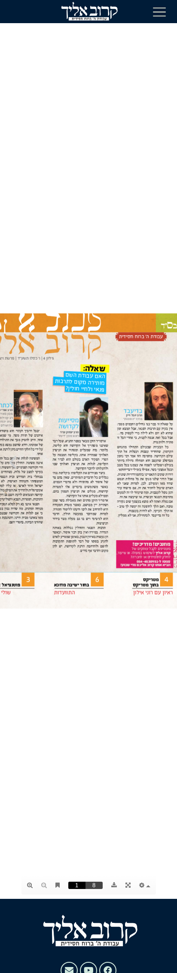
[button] (159, 11)
